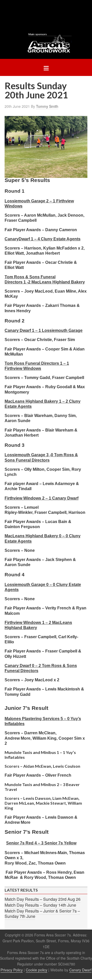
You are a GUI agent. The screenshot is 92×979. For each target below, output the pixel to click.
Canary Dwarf (80, 969)
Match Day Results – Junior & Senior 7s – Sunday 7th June (42, 913)
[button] (46, 67)
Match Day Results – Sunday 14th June (40, 905)
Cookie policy (36, 969)
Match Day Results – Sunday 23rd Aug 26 (42, 899)
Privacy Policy (12, 969)
